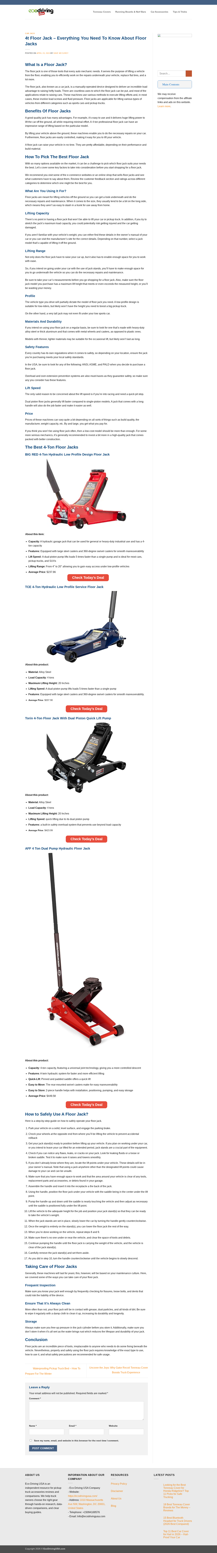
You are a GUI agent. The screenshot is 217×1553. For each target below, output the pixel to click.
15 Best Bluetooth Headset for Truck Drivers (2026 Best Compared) (177, 1520)
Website (113, 1426)
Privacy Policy (119, 1483)
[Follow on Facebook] (184, 2)
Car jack (30, 33)
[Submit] (189, 73)
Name (33, 1426)
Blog (113, 1506)
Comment (35, 1398)
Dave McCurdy (61, 53)
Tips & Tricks (180, 11)
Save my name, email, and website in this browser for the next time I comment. (76, 1440)
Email (72, 1426)
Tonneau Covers (102, 11)
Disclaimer (117, 1491)
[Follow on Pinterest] (190, 2)
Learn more (164, 106)
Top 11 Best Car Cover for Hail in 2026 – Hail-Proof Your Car (176, 1534)
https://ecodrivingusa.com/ (82, 1496)
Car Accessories (159, 11)
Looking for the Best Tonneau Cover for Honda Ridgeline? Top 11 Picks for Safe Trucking (176, 1491)
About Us (116, 1498)
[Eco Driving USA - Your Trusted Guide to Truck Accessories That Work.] (41, 12)
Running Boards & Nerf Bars (130, 11)
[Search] (190, 12)
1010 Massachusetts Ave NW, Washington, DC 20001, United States (86, 1504)
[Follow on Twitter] (187, 2)
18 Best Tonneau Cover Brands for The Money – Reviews (176, 1507)
